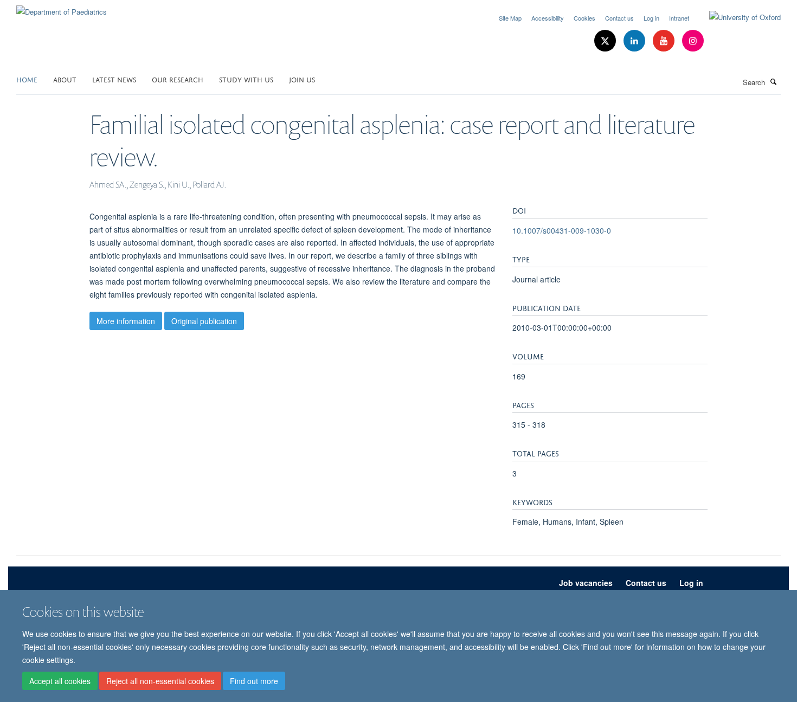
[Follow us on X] (606, 41)
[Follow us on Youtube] (665, 41)
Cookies (584, 18)
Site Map (510, 18)
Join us (302, 79)
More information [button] (126, 320)
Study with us (246, 79)
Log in (651, 18)
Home (26, 79)
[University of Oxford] (737, 17)
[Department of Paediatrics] (61, 8)
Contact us (619, 18)
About (64, 79)
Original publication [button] (204, 320)
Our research (177, 79)
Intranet (679, 18)
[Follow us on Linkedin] (635, 41)
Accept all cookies (60, 680)
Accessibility (547, 18)
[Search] (774, 81)
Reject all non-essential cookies (160, 680)
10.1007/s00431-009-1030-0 (561, 230)
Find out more (254, 680)
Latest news (114, 79)
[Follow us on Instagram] (693, 41)
